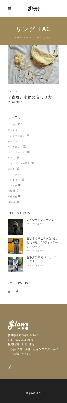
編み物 (11, 202)
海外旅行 (13, 196)
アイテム (13, 91)
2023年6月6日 (35, 223)
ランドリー (14, 180)
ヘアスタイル (15, 174)
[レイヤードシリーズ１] (15, 227)
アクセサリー (15, 130)
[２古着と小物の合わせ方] (33, 64)
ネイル (11, 158)
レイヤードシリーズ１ (40, 219)
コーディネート (16, 152)
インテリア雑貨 (16, 135)
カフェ (11, 141)
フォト (11, 169)
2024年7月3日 (15, 102)
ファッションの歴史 (19, 163)
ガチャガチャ (15, 146)
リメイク (13, 185)
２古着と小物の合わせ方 (30, 97)
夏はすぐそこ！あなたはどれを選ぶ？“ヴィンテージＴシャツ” (42, 242)
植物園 (11, 191)
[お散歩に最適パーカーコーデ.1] (15, 264)
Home (18, 37)
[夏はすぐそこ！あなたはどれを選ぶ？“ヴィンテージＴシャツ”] (15, 246)
